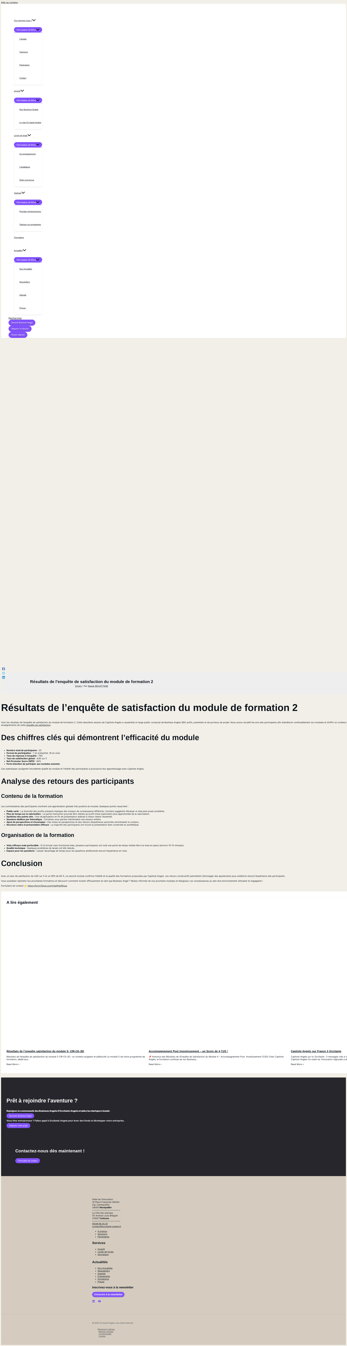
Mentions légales (106, 1331)
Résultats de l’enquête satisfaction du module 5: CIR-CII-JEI (45, 1051)
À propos (102, 1231)
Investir (101, 1249)
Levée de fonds (105, 1251)
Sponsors (102, 1234)
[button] (15, 318)
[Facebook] (3, 668)
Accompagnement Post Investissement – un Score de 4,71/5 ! (188, 1051)
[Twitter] (3, 673)
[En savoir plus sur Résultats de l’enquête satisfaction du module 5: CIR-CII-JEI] (76, 1045)
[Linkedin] (3, 677)
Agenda (101, 1273)
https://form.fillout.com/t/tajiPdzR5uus (47, 885)
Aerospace (103, 1254)
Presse (101, 1281)
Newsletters (104, 1271)
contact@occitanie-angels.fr (106, 1226)
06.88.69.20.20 (100, 1223)
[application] (34, 20)
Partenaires (103, 1236)
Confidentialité (105, 1334)
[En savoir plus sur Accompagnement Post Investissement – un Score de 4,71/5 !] (218, 1045)
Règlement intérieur (106, 1329)
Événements (104, 1276)
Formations (103, 1279)
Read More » (13, 1064)
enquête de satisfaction (38, 725)
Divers (78, 686)
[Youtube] (99, 1301)
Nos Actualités (105, 1268)
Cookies (102, 1336)
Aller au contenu (9, 2)
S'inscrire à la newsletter (108, 1294)
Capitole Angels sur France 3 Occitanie (316, 1051)
